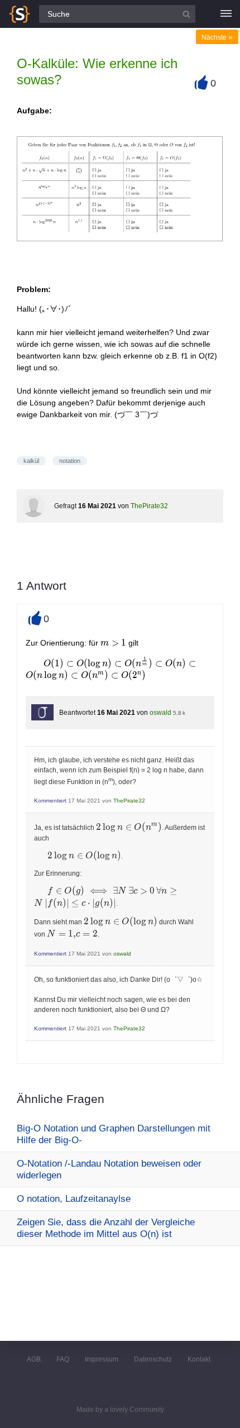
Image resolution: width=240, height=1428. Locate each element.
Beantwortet (77, 713)
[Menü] (226, 14)
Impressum (101, 1359)
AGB (34, 1359)
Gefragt (65, 506)
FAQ (62, 1359)
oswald (160, 713)
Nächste (217, 37)
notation (69, 460)
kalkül (31, 460)
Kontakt (199, 1359)
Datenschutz (153, 1359)
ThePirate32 (149, 506)
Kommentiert (50, 800)
